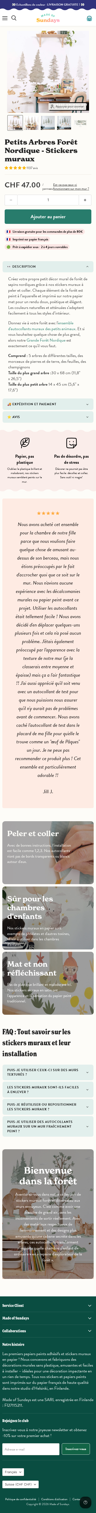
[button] (15, 122)
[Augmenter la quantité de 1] (85, 200)
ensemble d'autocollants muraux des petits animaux (41, 326)
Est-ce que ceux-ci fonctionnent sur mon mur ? (71, 186)
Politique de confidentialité (20, 1499)
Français (11, 1472)
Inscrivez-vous (75, 1449)
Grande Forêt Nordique (46, 340)
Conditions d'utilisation (54, 1499)
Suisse (18, 1484)
